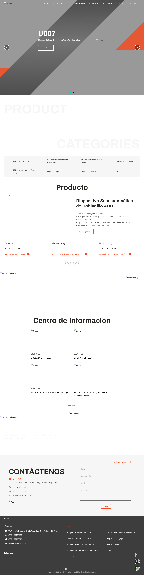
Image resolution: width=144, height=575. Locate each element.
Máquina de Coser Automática (79, 532)
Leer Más (16, 297)
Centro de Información (75, 3)
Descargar (106, 3)
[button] (137, 47)
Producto (92, 3)
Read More (45, 48)
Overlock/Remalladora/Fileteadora (120, 532)
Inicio (46, 3)
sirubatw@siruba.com (22, 495)
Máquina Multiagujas (115, 538)
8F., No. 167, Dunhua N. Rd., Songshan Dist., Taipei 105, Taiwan (38, 482)
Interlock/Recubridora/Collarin (80, 538)
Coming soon (84, 232)
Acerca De (56, 3)
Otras (108, 550)
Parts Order (121, 3)
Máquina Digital (112, 544)
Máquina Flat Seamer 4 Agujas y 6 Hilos (83, 550)
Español (133, 3)
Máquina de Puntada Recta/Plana (81, 544)
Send (106, 506)
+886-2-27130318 (19, 491)
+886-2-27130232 (19, 487)
